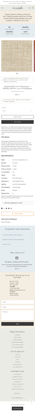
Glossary (17, 362)
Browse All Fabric (5, 222)
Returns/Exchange (17, 376)
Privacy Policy (17, 386)
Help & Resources (17, 364)
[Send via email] (9, 208)
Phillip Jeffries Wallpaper (17, 91)
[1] (18, 73)
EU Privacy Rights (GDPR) (17, 389)
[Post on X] (4, 208)
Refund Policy (17, 381)
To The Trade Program (17, 344)
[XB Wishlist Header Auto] (29, 8)
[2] (19, 269)
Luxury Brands (17, 337)
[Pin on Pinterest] (6, 208)
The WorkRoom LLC (17, 397)
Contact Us (18, 357)
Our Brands (17, 334)
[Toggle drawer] (2, 7)
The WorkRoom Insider (17, 347)
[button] (11, 208)
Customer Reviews (17, 366)
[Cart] (33, 8)
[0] (17, 73)
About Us (17, 354)
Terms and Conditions (17, 384)
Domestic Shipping (17, 339)
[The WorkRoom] (17, 8)
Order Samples (17, 374)
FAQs (17, 359)
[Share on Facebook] (2, 208)
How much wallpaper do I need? (13, 203)
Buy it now (17, 122)
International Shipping (17, 342)
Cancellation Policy (17, 379)
